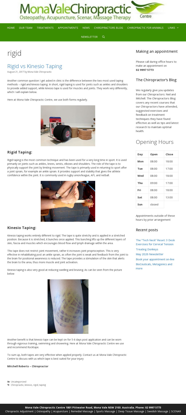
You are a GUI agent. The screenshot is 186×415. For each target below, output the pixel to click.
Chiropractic (17, 384)
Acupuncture (60, 411)
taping (42, 384)
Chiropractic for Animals (145, 27)
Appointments (68, 27)
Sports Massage (105, 411)
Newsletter (89, 37)
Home (11, 27)
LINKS (171, 27)
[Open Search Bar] (103, 36)
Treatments (45, 27)
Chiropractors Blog (108, 27)
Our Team (25, 27)
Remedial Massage (82, 411)
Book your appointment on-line (155, 259)
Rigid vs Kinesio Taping (34, 66)
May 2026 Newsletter (149, 254)
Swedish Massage (157, 411)
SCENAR (176, 411)
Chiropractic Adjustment (19, 411)
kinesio (28, 384)
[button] (178, 27)
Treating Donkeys (147, 249)
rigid (35, 384)
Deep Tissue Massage (131, 411)
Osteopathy (43, 411)
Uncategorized (18, 381)
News (86, 27)
